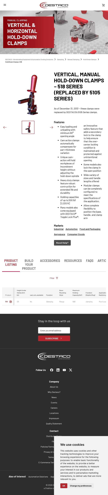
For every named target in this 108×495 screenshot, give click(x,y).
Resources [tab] (73, 260)
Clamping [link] (60, 59)
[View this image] (28, 127)
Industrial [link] (58, 229)
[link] (54, 5)
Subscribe (51, 338)
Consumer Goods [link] (76, 234)
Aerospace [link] (59, 234)
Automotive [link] (72, 229)
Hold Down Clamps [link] (90, 59)
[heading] (80, 86)
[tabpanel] (54, 291)
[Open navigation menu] (4, 4)
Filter (52, 278)
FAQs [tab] (89, 260)
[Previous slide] (4, 127)
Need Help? (62, 242)
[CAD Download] (10, 301)
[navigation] (80, 243)
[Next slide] (51, 127)
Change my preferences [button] (81, 486)
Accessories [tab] (50, 260)
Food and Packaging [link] (90, 229)
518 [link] (6, 302)
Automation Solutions (38, 476)
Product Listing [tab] (11, 262)
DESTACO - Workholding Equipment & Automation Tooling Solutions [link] (29, 59)
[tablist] (54, 263)
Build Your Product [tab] (29, 264)
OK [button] (63, 486)
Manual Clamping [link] (73, 59)
